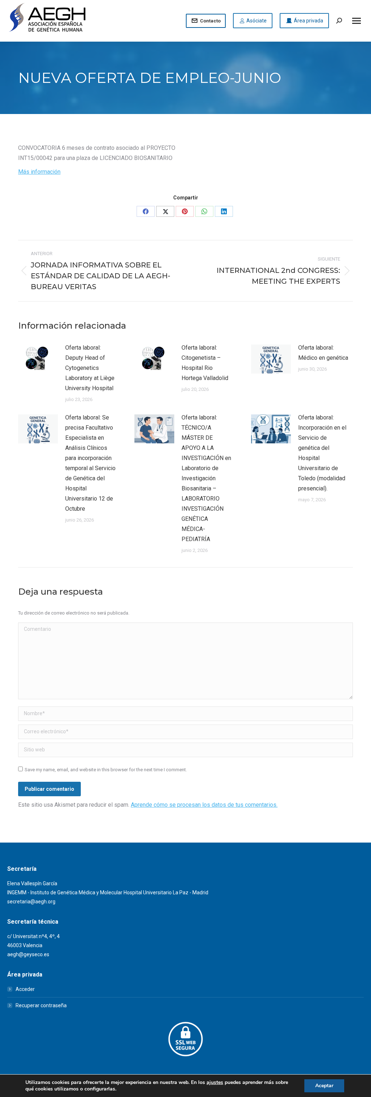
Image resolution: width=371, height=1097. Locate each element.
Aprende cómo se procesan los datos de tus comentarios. (204, 804)
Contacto (210, 21)
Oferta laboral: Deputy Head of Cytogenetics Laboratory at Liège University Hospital (89, 368)
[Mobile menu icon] (356, 21)
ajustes (215, 1082)
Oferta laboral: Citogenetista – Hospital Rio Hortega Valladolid (205, 362)
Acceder (25, 989)
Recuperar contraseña (41, 1005)
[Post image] (38, 359)
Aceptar (324, 1085)
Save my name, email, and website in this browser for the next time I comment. (106, 769)
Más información (39, 171)
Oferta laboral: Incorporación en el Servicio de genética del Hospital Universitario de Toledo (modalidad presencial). (322, 453)
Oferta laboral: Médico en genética (323, 352)
